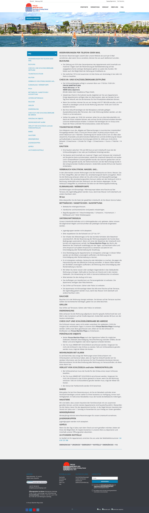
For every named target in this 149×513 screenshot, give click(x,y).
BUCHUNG (31, 64)
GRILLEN (31, 105)
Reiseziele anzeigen (32, 18)
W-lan (30, 89)
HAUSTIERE (32, 135)
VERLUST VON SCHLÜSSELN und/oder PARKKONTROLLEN (40, 127)
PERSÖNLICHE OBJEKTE (35, 118)
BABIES (30, 132)
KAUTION (31, 77)
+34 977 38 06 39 (34, 486)
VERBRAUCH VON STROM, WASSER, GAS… (41, 81)
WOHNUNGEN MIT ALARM (36, 122)
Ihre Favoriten (120, 1)
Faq (122, 7)
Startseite (84, 7)
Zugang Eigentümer (111, 1)
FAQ (29, 54)
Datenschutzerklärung (82, 482)
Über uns (114, 7)
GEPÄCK (31, 146)
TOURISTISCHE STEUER (35, 74)
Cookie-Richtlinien (81, 479)
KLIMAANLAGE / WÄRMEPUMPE (38, 85)
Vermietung (95, 7)
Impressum (79, 481)
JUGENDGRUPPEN (34, 143)
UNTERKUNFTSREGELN (35, 98)
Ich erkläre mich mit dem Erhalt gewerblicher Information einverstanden (105, 491)
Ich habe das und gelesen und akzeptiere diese (105, 486)
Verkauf (105, 7)
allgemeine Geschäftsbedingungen (103, 486)
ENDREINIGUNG (33, 109)
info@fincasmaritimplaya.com (37, 488)
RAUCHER (31, 102)
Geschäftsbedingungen (82, 477)
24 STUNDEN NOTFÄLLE (36, 150)
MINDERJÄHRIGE (33, 139)
